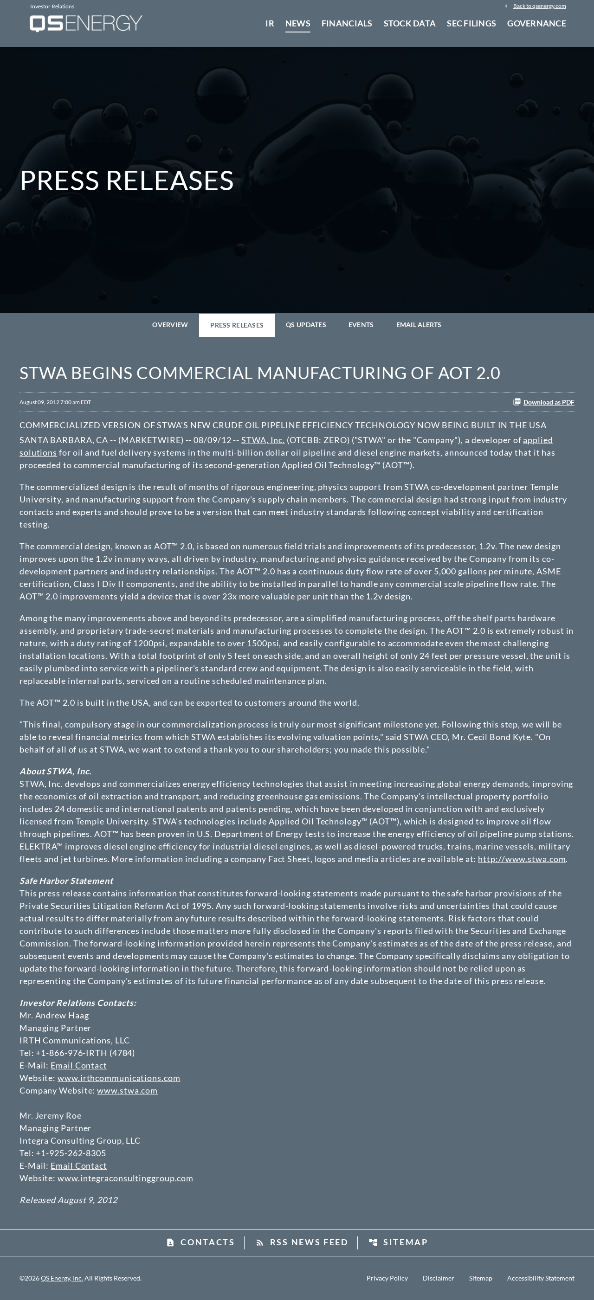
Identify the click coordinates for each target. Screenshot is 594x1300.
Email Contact (79, 1065)
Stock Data (410, 23)
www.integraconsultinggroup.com (126, 1178)
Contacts (200, 1242)
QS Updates (306, 324)
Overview (170, 324)
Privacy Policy (387, 1278)
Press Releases (237, 325)
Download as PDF (549, 402)
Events (361, 324)
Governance (536, 23)
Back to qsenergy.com (539, 5)
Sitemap (398, 1242)
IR (269, 23)
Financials (347, 23)
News (297, 23)
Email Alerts (419, 324)
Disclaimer (438, 1278)
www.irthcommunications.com (119, 1078)
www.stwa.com (127, 1090)
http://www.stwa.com (522, 859)
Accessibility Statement (541, 1278)
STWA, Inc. (263, 440)
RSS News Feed (302, 1242)
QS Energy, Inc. (62, 1278)
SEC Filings (471, 23)
